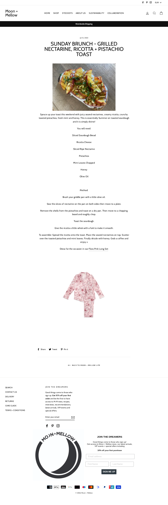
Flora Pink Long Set (98, 249)
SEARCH (9, 387)
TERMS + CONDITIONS (15, 410)
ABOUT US (81, 13)
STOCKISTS (67, 13)
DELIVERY (9, 396)
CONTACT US (11, 392)
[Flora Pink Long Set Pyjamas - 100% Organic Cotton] (84, 292)
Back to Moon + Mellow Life (86, 365)
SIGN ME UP (109, 472)
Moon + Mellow (11, 13)
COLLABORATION (115, 13)
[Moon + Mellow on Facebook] (47, 425)
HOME (47, 13)
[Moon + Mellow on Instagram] (58, 425)
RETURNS (9, 401)
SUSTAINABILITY (96, 13)
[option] (84, 23)
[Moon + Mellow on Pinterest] (52, 425)
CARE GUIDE (10, 405)
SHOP (56, 13)
